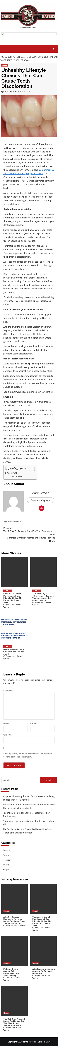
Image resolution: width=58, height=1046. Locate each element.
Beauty (6, 850)
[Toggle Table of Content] (31, 468)
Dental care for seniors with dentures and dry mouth (13, 651)
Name (7, 723)
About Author (13, 472)
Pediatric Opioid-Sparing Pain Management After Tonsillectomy (26, 814)
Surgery (7, 869)
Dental (4, 65)
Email (33, 723)
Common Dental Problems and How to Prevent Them (31, 537)
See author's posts (40, 500)
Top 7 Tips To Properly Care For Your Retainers (27, 529)
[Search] (53, 49)
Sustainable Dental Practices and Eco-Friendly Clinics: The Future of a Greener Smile (13, 598)
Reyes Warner (19, 926)
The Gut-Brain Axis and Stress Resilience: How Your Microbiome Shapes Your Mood (27, 831)
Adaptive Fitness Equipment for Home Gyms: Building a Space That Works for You (29, 798)
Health (6, 864)
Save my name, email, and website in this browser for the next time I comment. (27, 755)
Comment (9, 690)
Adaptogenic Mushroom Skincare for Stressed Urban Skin (28, 823)
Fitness (6, 859)
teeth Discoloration (15, 521)
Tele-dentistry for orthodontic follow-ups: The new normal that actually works (43, 597)
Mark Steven (24, 91)
